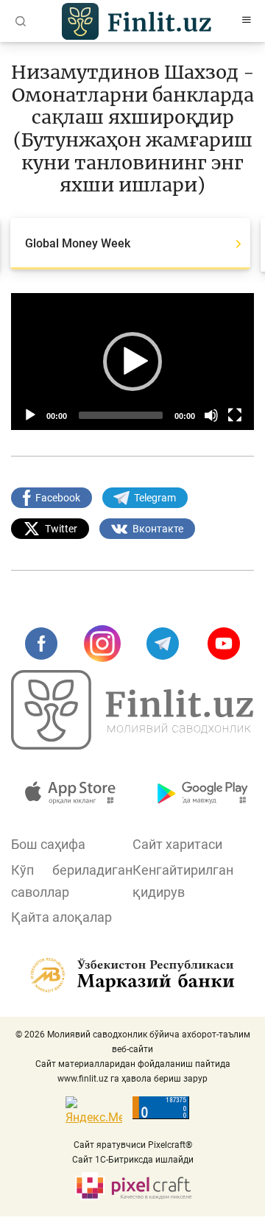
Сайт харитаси (177, 844)
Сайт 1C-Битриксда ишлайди (133, 1160)
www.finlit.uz (82, 1079)
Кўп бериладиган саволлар (71, 881)
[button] (132, 361)
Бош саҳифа (48, 844)
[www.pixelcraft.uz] (132, 1186)
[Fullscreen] (234, 415)
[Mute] (211, 415)
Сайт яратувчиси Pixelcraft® (133, 1145)
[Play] (30, 415)
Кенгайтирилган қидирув (182, 881)
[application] (132, 361)
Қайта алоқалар (61, 917)
